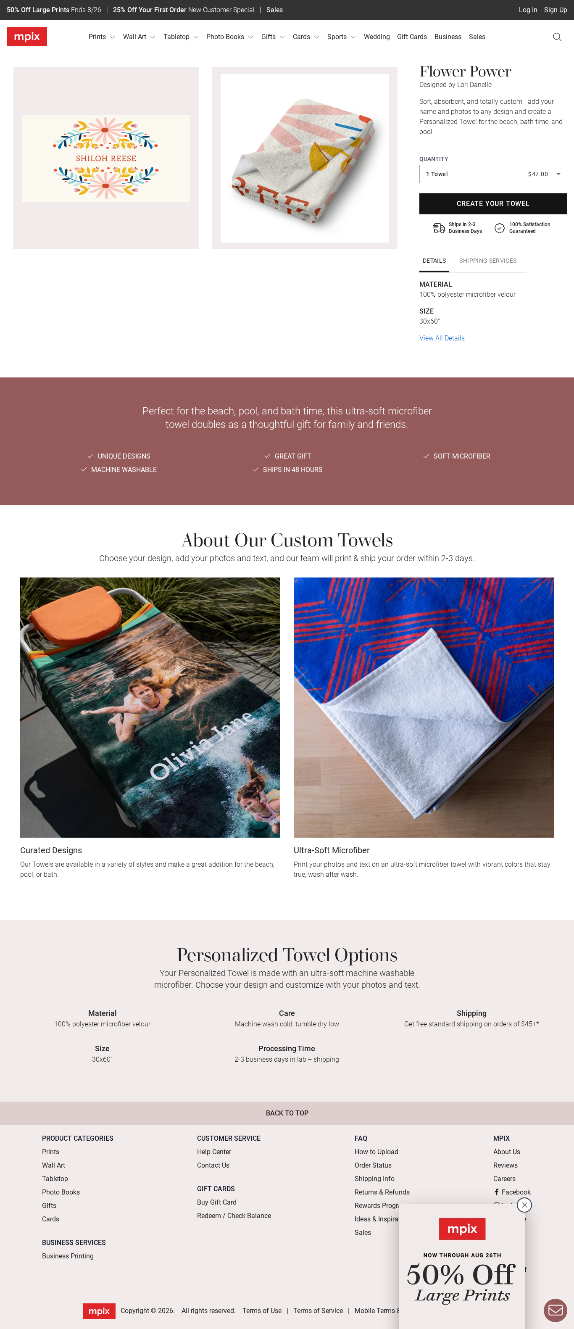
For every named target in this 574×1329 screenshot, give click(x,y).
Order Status (373, 1165)
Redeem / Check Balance (234, 1216)
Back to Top (287, 1113)
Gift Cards (412, 37)
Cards (301, 37)
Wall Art (134, 37)
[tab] (434, 260)
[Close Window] (524, 1205)
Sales (274, 10)
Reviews (505, 1165)
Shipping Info (375, 1179)
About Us (506, 1152)
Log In (528, 10)
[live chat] (555, 1310)
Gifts (268, 37)
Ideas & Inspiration (382, 1219)
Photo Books (225, 37)
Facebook (516, 1192)
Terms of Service (318, 1311)
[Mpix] (27, 36)
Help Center (214, 1152)
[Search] (557, 37)
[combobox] (493, 174)
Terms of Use (262, 1311)
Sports (337, 37)
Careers (504, 1179)
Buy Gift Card (217, 1202)
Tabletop (176, 37)
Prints (97, 37)
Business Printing (68, 1256)
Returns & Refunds (382, 1192)
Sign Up (555, 10)
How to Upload (376, 1152)
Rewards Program (381, 1206)
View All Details (442, 338)
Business (447, 37)
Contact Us (213, 1165)
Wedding (377, 37)
